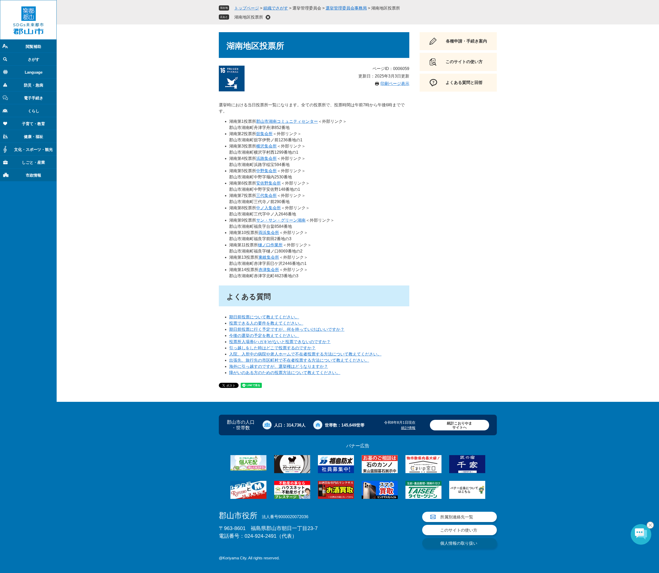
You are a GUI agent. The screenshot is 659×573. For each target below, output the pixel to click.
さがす (33, 59)
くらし (33, 111)
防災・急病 (33, 85)
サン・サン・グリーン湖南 (281, 220)
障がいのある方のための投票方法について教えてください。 (284, 372)
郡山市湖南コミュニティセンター (287, 121)
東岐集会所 (268, 257)
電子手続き (33, 98)
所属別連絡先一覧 (456, 517)
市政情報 (33, 175)
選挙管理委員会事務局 (346, 8)
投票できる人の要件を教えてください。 (266, 323)
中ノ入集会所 (268, 208)
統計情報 (408, 428)
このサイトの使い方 (458, 530)
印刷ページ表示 (394, 83)
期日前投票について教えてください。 (264, 317)
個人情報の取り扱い (458, 543)
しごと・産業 (33, 162)
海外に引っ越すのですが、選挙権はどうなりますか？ (278, 366)
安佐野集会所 (268, 183)
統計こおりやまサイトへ (459, 425)
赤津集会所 (268, 269)
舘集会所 (264, 134)
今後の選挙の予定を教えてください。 (264, 335)
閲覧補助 (33, 46)
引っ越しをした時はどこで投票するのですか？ (272, 348)
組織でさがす (275, 8)
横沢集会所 (266, 146)
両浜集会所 (268, 232)
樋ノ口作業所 (270, 245)
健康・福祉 (33, 136)
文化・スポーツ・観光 (33, 149)
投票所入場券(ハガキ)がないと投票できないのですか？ (280, 342)
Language (33, 72)
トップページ (246, 8)
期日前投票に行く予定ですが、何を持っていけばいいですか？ (286, 329)
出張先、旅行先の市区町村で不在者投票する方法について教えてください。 (299, 360)
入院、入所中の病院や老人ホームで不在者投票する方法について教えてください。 (305, 354)
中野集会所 (266, 171)
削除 (268, 17)
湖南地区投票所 (248, 17)
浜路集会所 (266, 158)
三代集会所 (266, 195)
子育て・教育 (33, 123)
